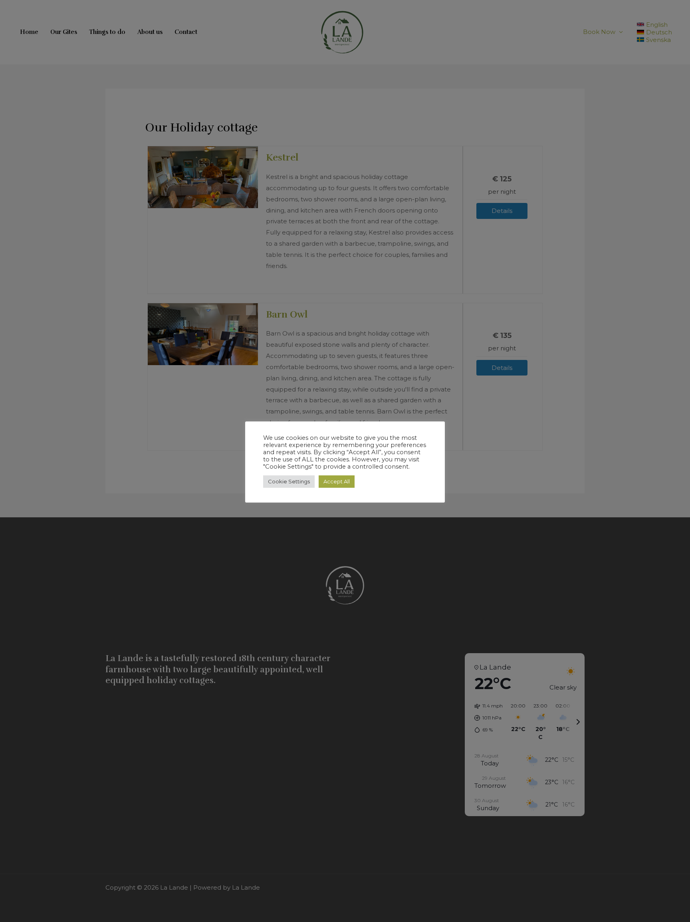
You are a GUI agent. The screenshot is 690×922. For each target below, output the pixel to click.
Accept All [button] (336, 481)
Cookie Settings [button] (289, 481)
